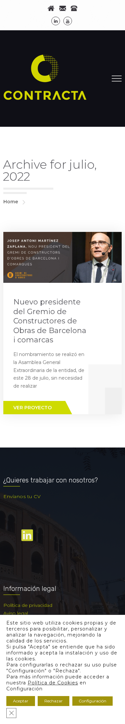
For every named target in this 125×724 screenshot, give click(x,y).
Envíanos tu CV (22, 496)
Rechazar (53, 700)
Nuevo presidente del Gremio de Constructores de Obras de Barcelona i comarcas (49, 320)
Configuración (92, 700)
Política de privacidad (27, 605)
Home (10, 202)
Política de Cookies (53, 683)
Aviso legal (15, 613)
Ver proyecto (32, 408)
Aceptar (20, 700)
